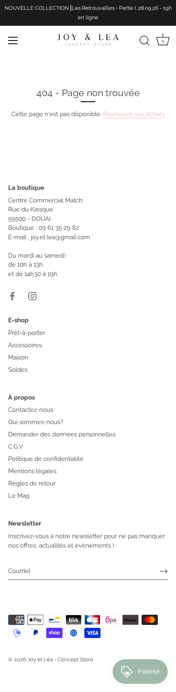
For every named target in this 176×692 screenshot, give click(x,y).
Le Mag (18, 495)
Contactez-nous (30, 409)
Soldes (17, 369)
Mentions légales (32, 471)
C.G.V (15, 446)
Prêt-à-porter (26, 333)
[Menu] (13, 40)
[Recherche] (144, 42)
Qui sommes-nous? (35, 422)
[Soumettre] (164, 571)
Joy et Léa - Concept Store (60, 659)
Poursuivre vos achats (134, 114)
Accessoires (25, 345)
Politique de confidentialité (45, 459)
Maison (18, 357)
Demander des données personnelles (61, 434)
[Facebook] (12, 295)
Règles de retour (32, 483)
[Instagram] (32, 295)
